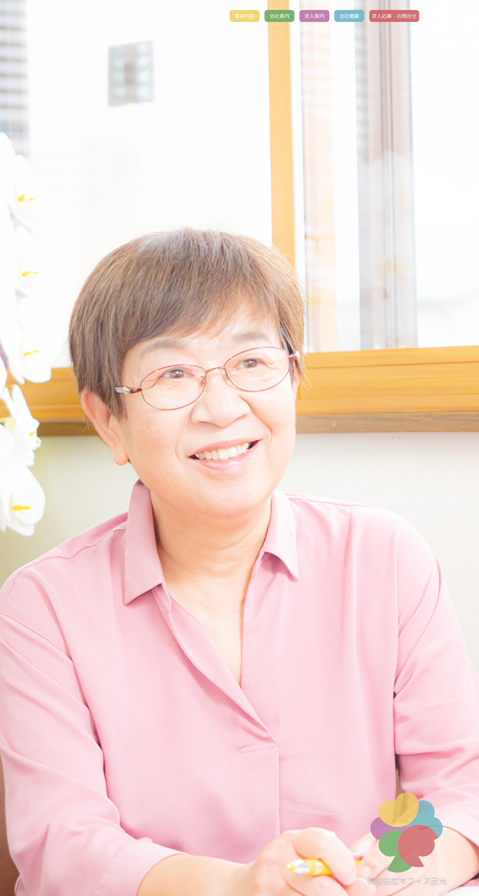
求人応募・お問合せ (394, 15)
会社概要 (349, 15)
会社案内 (279, 15)
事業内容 (244, 15)
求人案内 (314, 15)
